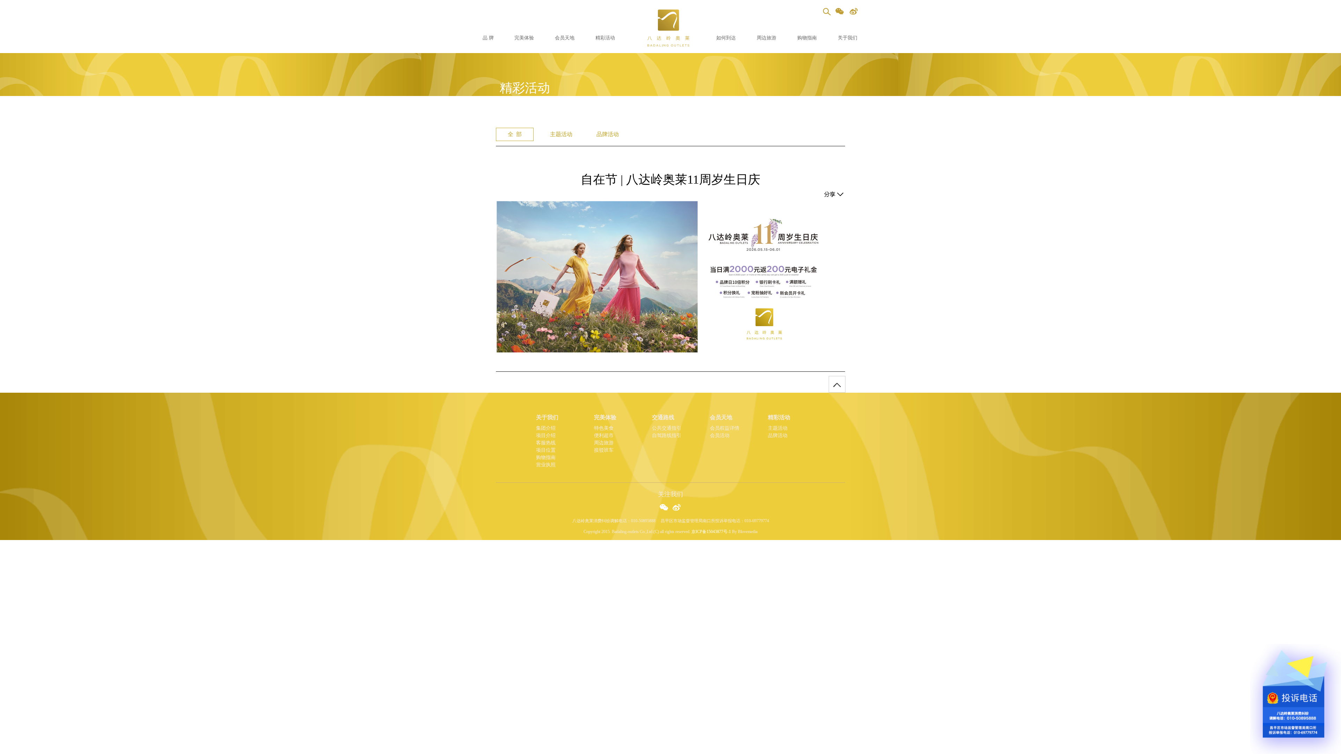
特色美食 (604, 428)
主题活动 (777, 428)
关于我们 (847, 37)
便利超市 (604, 435)
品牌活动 (777, 435)
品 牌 (488, 37)
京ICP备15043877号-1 (711, 531)
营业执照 (546, 464)
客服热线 (546, 442)
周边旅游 (766, 37)
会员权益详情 (724, 428)
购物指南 (807, 37)
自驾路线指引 (666, 435)
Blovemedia (747, 531)
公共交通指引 (666, 428)
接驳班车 (604, 450)
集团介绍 (546, 428)
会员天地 (564, 37)
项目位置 (546, 450)
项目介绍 (546, 435)
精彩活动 (605, 37)
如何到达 (726, 37)
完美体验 (524, 37)
